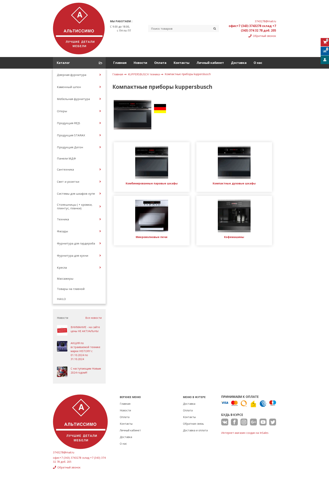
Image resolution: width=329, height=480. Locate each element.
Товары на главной (71, 288)
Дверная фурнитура (71, 74)
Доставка (239, 63)
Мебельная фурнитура (73, 99)
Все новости (93, 318)
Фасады (62, 231)
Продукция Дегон (70, 147)
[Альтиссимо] (79, 28)
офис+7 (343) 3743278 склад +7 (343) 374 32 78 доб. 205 (252, 28)
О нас (258, 63)
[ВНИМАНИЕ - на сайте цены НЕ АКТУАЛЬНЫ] (62, 330)
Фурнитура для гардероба (76, 243)
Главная (120, 63)
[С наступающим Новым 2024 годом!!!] (62, 372)
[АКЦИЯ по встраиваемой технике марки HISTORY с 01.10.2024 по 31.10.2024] (62, 346)
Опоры (62, 111)
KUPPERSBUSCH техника (144, 74)
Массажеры (65, 278)
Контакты (181, 63)
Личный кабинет (210, 63)
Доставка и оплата (195, 430)
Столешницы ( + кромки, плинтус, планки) (74, 206)
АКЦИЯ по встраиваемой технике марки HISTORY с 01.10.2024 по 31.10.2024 (85, 351)
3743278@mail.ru (265, 21)
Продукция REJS (68, 123)
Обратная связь (193, 423)
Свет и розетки (68, 181)
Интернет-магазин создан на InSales (244, 433)
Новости (140, 63)
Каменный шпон (69, 87)
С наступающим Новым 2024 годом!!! (86, 370)
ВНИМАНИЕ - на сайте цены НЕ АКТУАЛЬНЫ (85, 329)
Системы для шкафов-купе (76, 193)
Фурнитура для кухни (72, 255)
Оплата (160, 63)
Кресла (62, 267)
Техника (63, 219)
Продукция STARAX (71, 135)
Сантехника (65, 169)
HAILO (61, 299)
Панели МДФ (66, 158)
